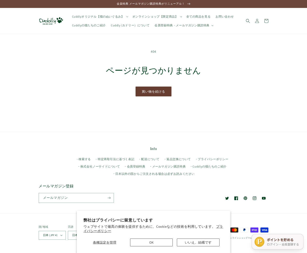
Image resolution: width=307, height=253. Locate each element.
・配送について (149, 159)
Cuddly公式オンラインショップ (232, 237)
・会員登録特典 (134, 166)
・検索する (83, 159)
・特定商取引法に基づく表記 (114, 159)
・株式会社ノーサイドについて (98, 166)
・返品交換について (177, 159)
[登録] (109, 198)
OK (151, 242)
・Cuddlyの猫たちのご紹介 (208, 166)
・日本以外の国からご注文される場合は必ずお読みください (153, 174)
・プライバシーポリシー (211, 159)
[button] (100, 16)
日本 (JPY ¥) (50, 235)
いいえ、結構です (198, 242)
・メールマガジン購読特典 (167, 166)
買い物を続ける (153, 91)
